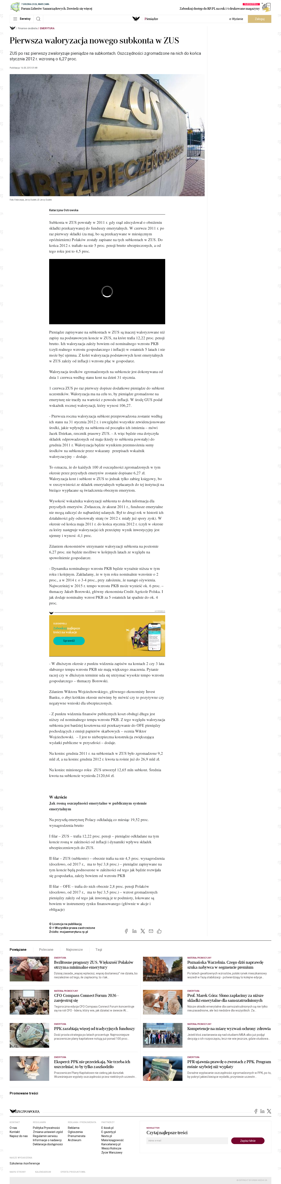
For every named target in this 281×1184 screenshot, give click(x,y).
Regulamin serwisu (45, 1136)
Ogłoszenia (75, 1132)
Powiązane (18, 950)
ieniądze (151, 19)
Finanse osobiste (27, 28)
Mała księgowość (112, 1140)
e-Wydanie (236, 19)
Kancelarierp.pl (111, 1144)
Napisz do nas (19, 1136)
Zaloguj (260, 19)
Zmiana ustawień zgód (48, 1132)
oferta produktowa (72, 1172)
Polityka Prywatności (46, 1127)
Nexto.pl (106, 1136)
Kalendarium (43, 1172)
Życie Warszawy (111, 1152)
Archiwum (74, 1140)
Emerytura (47, 28)
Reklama (73, 1127)
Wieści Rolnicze (111, 1148)
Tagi (98, 950)
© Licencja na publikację (65, 924)
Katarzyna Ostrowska (63, 210)
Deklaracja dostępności (48, 1144)
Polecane (46, 950)
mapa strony (18, 1172)
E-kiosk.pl (107, 1127)
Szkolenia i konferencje (25, 1163)
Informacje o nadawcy (47, 1140)
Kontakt (15, 1132)
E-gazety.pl (108, 1132)
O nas (13, 1127)
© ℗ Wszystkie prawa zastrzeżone (72, 928)
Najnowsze (74, 950)
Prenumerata (76, 1136)
